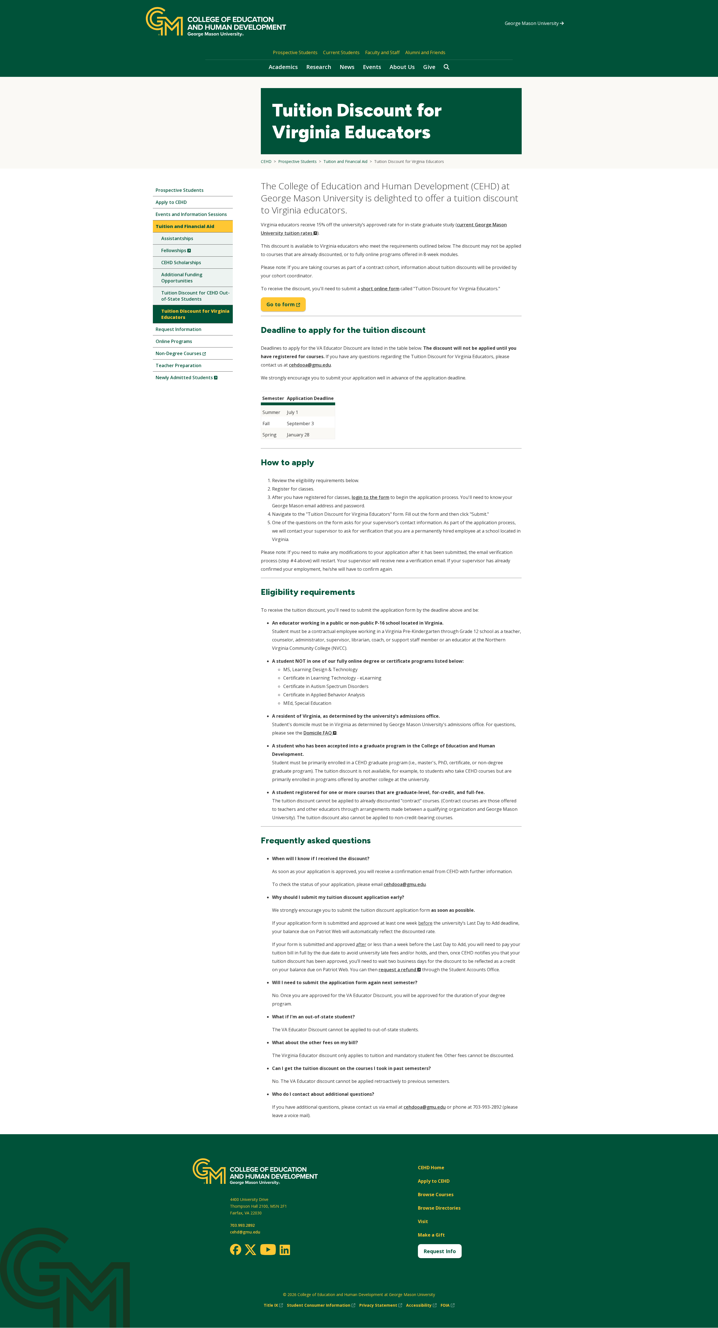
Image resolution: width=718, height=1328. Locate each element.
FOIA (448, 1305)
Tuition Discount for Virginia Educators (195, 314)
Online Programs (174, 341)
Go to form (286, 306)
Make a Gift (431, 1235)
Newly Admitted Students (194, 378)
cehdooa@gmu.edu (310, 365)
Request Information (178, 329)
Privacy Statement (380, 1305)
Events (372, 67)
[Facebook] (235, 1249)
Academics (283, 67)
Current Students (341, 52)
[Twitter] (250, 1250)
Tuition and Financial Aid (185, 226)
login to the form (370, 497)
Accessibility (421, 1305)
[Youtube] (268, 1250)
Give (429, 67)
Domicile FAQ (320, 733)
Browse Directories (439, 1208)
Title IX (273, 1305)
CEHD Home (431, 1167)
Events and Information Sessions (191, 214)
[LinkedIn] (284, 1250)
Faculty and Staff (382, 52)
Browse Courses (436, 1194)
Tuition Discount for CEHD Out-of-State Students (195, 296)
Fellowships (185, 251)
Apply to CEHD (171, 202)
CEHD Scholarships (181, 262)
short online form (380, 289)
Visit (423, 1221)
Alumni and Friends (425, 52)
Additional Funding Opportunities (181, 277)
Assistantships (177, 238)
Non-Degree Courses (190, 354)
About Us (402, 67)
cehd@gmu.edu (245, 1232)
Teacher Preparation (178, 365)
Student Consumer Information (321, 1305)
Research (318, 67)
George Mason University (532, 23)
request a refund (400, 969)
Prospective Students (295, 52)
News (347, 67)
